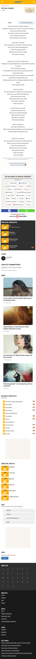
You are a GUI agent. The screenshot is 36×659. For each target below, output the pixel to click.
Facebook (3, 629)
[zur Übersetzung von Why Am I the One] (34, 430)
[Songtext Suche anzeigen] (34, 2)
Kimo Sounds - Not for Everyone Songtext (11, 645)
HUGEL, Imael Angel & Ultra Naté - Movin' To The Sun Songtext (15, 642)
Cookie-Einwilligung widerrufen (8, 621)
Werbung (3, 597)
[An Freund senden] (26, 210)
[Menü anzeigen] (2, 2)
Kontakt (3, 603)
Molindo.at (3, 632)
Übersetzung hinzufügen (26, 22)
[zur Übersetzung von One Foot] (34, 433)
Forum (2, 611)
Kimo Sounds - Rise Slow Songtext (9, 648)
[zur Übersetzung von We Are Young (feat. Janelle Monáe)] (34, 401)
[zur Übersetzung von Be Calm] (34, 427)
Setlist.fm (3, 634)
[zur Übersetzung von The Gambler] (34, 416)
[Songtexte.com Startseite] (18, 2)
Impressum (4, 618)
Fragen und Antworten (6, 613)
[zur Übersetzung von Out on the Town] (34, 424)
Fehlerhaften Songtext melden (18, 214)
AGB (9, 616)
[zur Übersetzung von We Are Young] (34, 410)
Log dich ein (4, 267)
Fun (4, 10)
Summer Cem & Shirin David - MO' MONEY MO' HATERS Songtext (16, 653)
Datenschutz (4, 616)
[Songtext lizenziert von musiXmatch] (18, 216)
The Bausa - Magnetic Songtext (8, 655)
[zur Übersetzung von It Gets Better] (34, 407)
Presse (3, 595)
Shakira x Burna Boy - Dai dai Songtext (10, 650)
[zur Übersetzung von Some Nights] (34, 404)
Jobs (2, 600)
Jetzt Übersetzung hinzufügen (17, 165)
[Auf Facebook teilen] (9, 210)
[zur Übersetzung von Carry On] (34, 419)
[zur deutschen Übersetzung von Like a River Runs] (33, 247)
